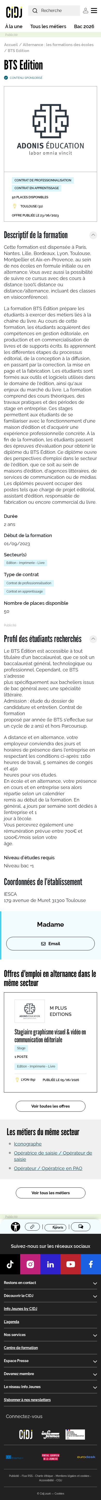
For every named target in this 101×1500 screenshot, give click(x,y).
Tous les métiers (48, 26)
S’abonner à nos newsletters (27, 1400)
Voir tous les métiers (51, 1193)
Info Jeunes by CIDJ (20, 1309)
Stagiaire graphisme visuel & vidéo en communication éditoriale (50, 1035)
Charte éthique (44, 1475)
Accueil (11, 44)
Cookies (59, 1493)
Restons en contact (20, 1283)
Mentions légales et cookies (72, 1475)
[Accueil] (14, 12)
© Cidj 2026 (44, 1493)
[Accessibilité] (15, 1226)
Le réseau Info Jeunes (22, 1387)
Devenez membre (19, 1374)
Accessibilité (46, 1480)
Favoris (58, 1227)
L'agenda (11, 1322)
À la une (14, 26)
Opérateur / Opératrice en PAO (48, 1168)
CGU (59, 1480)
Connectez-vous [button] (24, 1416)
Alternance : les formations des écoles (58, 44)
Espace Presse (16, 1361)
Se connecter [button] (85, 10)
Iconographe (28, 1144)
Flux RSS (27, 1475)
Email (54, 943)
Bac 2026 (84, 26)
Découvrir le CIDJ (18, 1296)
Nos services (15, 1335)
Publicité (14, 1475)
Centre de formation (21, 1348)
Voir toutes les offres (50, 1106)
